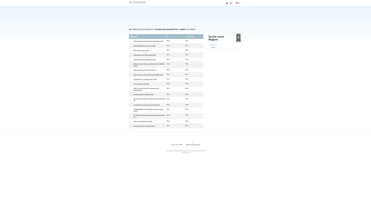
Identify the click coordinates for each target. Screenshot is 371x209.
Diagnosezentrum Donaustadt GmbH (145, 55)
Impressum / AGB (176, 144)
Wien (213, 47)
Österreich (213, 45)
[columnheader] (147, 36)
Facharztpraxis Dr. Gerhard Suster (144, 126)
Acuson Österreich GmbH (141, 84)
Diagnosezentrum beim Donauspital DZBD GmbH (148, 74)
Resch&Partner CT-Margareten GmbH (145, 79)
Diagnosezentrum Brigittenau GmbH (145, 59)
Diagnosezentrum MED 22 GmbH (143, 94)
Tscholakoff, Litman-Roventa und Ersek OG (147, 105)
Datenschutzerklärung (193, 144)
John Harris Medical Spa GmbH (143, 121)
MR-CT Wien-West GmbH (141, 50)
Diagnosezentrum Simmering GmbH (145, 46)
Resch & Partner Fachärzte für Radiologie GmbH (148, 41)
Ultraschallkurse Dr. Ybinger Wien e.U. (145, 70)
